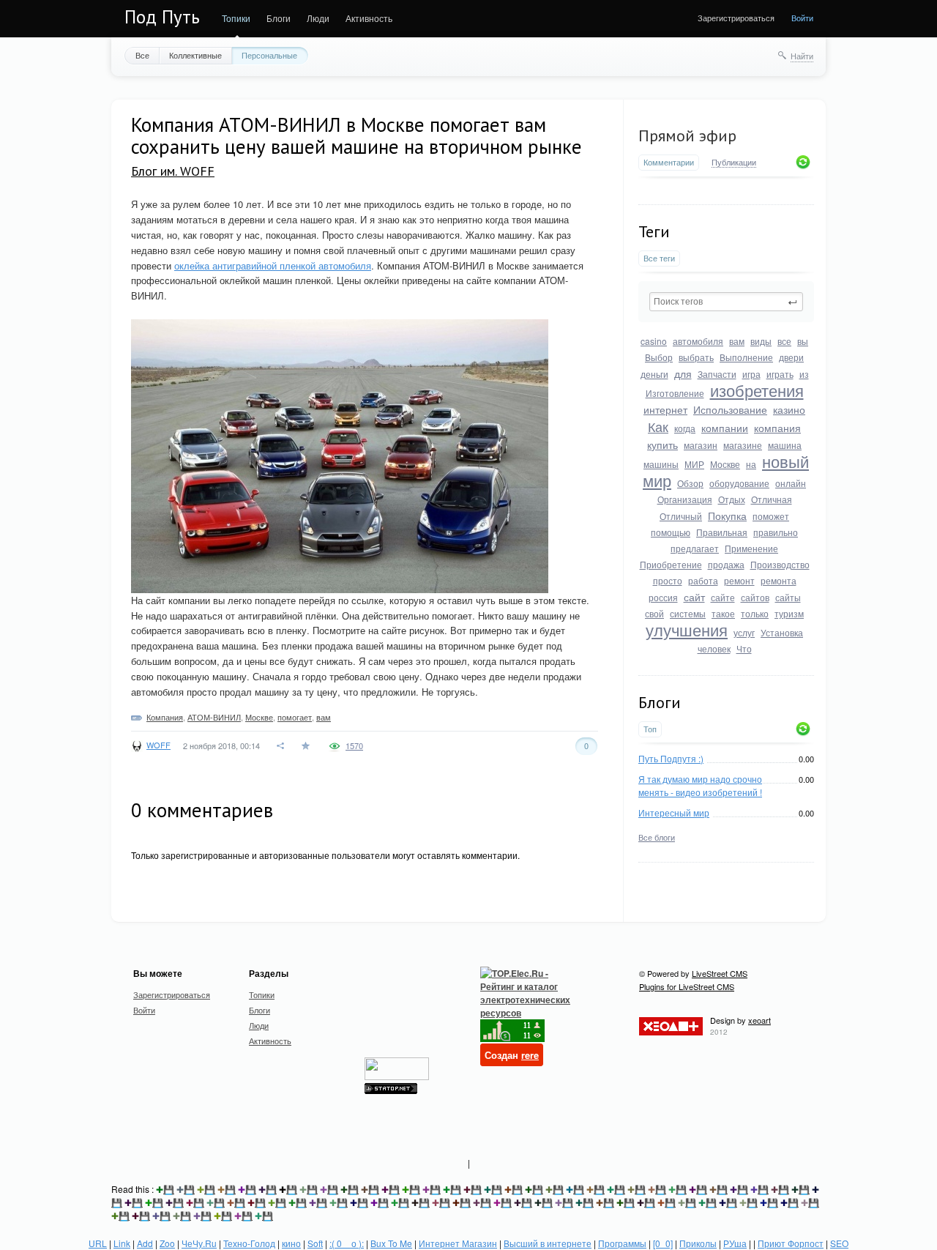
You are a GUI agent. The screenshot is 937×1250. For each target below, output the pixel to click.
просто (667, 580)
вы (802, 341)
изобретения (757, 390)
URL (98, 1243)
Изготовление (675, 393)
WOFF (158, 745)
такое (723, 613)
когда (684, 428)
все (784, 341)
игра (751, 374)
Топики (236, 18)
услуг (744, 632)
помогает (294, 717)
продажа (726, 564)
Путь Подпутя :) (670, 758)
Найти (802, 56)
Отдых (731, 499)
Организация (684, 499)
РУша (735, 1243)
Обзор (690, 483)
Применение (751, 548)
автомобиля (698, 341)
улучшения (687, 629)
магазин (700, 445)
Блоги (278, 18)
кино (291, 1243)
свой (654, 613)
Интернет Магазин (458, 1243)
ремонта (778, 580)
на (751, 464)
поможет (771, 516)
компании (724, 427)
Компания (164, 717)
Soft (315, 1243)
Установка (782, 632)
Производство (780, 564)
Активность (369, 18)
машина (785, 445)
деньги (654, 374)
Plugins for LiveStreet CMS (686, 986)
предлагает (695, 548)
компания (777, 427)
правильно (775, 532)
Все (142, 55)
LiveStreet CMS (719, 973)
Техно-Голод (249, 1243)
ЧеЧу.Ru (199, 1243)
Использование (730, 409)
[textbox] (726, 301)
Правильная (721, 532)
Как (658, 426)
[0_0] (663, 1243)
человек (714, 648)
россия (663, 597)
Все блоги (656, 837)
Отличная (771, 499)
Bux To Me (391, 1243)
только (755, 613)
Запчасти (717, 374)
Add (145, 1243)
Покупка (727, 515)
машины (661, 464)
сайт (694, 596)
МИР (694, 464)
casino (654, 341)
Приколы (698, 1243)
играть (780, 374)
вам (736, 341)
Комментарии (668, 162)
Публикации (734, 162)
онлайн (790, 483)
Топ (650, 729)
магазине (742, 445)
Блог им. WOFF (172, 171)
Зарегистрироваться (736, 17)
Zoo (167, 1243)
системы (688, 613)
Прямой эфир (687, 135)
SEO (839, 1243)
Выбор (659, 357)
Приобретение (671, 564)
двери (791, 357)
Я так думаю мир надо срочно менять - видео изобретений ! (700, 785)
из (804, 374)
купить (662, 444)
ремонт (739, 580)
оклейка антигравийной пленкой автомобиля (272, 265)
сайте (723, 597)
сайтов (755, 597)
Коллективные (195, 55)
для (683, 373)
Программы (622, 1243)
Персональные (269, 55)
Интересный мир (673, 812)
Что (744, 648)
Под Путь (162, 17)
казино (789, 409)
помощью (670, 532)
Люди (318, 18)
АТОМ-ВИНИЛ (214, 717)
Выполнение (746, 357)
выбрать (696, 357)
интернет (665, 409)
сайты (788, 597)
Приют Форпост (791, 1243)
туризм (789, 613)
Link (121, 1243)
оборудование (739, 483)
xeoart (759, 1020)
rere (530, 1055)
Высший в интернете (547, 1243)
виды (761, 341)
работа (703, 580)
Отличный (681, 516)
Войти (802, 17)
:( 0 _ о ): (346, 1243)
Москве (725, 464)
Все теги (659, 258)
